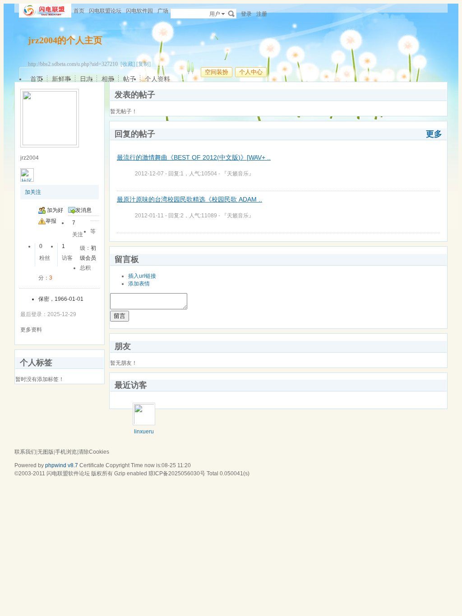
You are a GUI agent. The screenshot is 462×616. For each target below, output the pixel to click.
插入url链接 (142, 276)
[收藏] (127, 64)
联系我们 (25, 452)
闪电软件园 (139, 11)
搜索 (231, 13)
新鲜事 (61, 79)
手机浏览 (66, 452)
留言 (119, 316)
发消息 (83, 210)
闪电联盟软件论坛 (68, 473)
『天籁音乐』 (238, 173)
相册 (108, 79)
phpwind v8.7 (61, 465)
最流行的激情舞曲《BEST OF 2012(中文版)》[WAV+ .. (194, 157)
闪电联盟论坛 (105, 11)
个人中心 (251, 72)
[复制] (143, 64)
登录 (246, 14)
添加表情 (139, 283)
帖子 (129, 79)
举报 (51, 221)
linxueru (144, 431)
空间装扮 (216, 72)
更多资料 (31, 329)
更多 (434, 133)
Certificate (91, 465)
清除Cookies (93, 452)
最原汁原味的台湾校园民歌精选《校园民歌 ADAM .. (189, 199)
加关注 (33, 192)
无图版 (45, 452)
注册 (261, 14)
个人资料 (157, 79)
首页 (79, 11)
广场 (162, 11)
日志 (86, 79)
